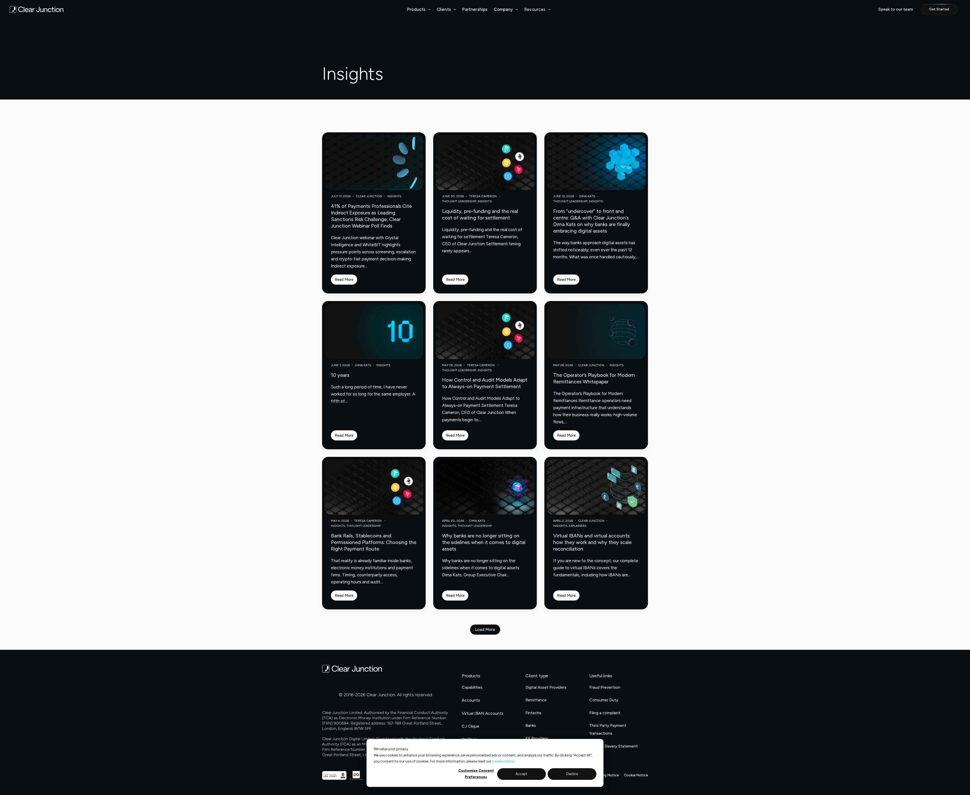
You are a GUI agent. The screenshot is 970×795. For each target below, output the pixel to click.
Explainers (578, 526)
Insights (394, 196)
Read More (346, 281)
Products (416, 9)
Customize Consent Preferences (476, 773)
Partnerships (475, 9)
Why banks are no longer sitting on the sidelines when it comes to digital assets (483, 542)
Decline (572, 774)
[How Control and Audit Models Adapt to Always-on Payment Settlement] (485, 331)
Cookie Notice (636, 775)
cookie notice (503, 761)
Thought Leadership (459, 201)
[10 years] (373, 331)
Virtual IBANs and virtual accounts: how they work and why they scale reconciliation (592, 542)
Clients (444, 9)
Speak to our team (895, 9)
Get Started (939, 9)
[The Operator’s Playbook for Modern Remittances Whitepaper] (596, 331)
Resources (535, 9)
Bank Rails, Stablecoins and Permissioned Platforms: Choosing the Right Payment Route (373, 542)
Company (503, 9)
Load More (485, 629)
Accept (521, 774)
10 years (340, 375)
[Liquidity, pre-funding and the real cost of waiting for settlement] (485, 162)
